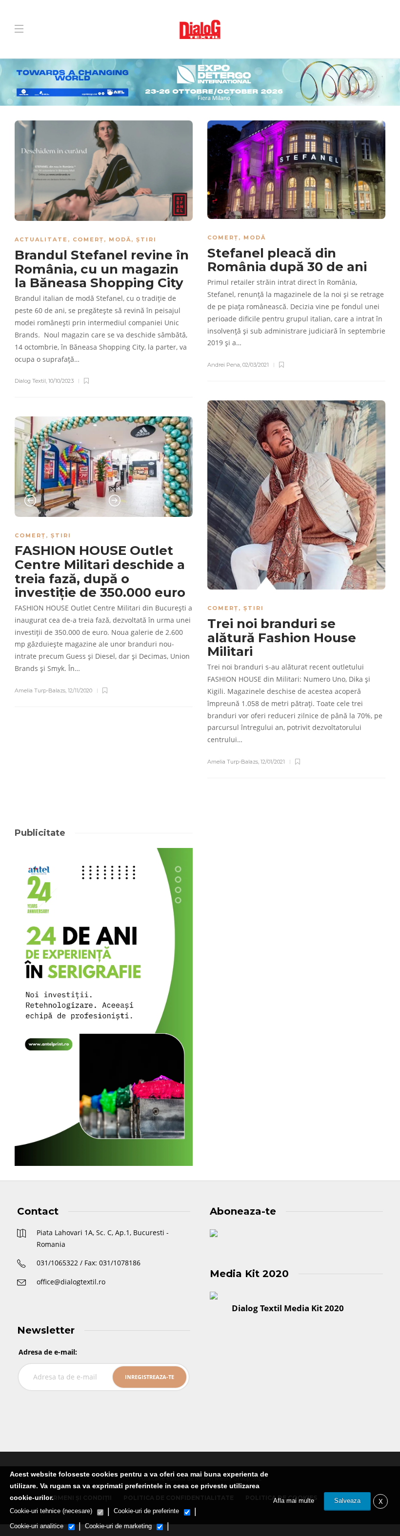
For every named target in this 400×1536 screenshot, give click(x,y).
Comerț (88, 239)
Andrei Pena (223, 364)
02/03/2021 (255, 364)
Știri (146, 239)
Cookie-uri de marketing (118, 1526)
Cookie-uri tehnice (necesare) (51, 1511)
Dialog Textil (30, 380)
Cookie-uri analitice (36, 1526)
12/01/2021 (272, 761)
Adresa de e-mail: (48, 1352)
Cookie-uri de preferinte (146, 1511)
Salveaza (347, 1500)
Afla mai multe (293, 1500)
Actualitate (41, 239)
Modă (120, 239)
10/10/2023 (61, 380)
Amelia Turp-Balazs (232, 761)
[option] (104, 466)
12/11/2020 (80, 690)
